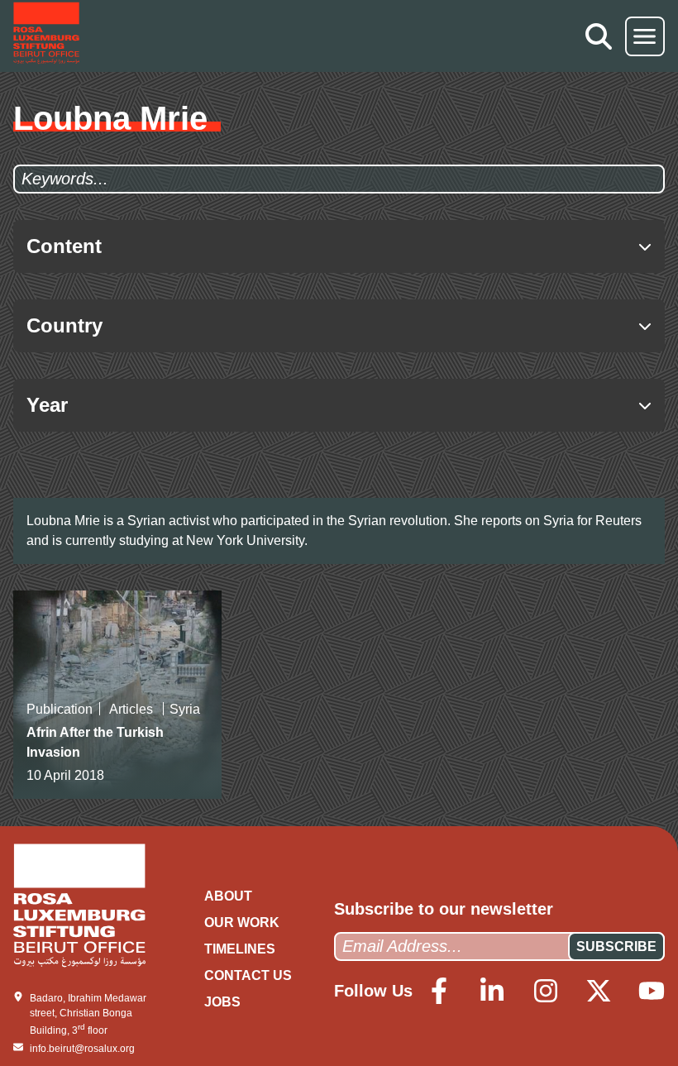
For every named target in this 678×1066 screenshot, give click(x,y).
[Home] (46, 36)
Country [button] (64, 325)
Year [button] (47, 405)
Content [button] (64, 246)
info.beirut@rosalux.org (82, 1048)
